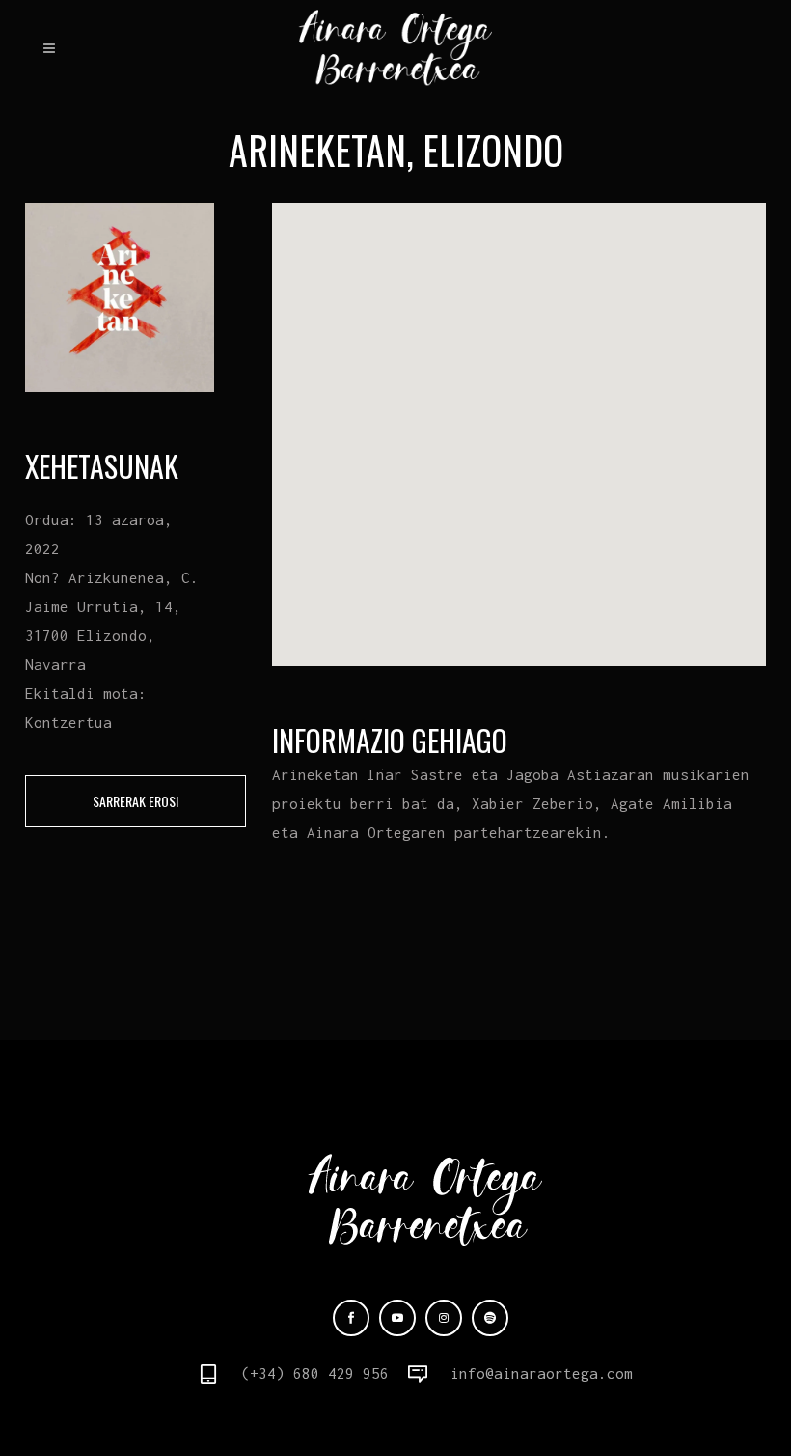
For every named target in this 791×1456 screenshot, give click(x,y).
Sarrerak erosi (135, 801)
